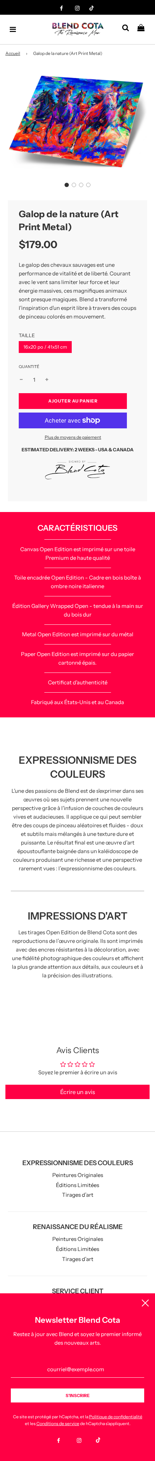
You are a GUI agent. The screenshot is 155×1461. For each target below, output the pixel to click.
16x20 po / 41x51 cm (45, 347)
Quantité (29, 366)
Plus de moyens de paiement (73, 437)
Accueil (12, 53)
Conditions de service (57, 1423)
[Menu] (13, 29)
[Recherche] (128, 29)
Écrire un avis (77, 1091)
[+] (46, 380)
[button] (67, 185)
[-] (21, 380)
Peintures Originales (77, 1175)
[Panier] (143, 29)
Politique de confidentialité (115, 1416)
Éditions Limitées (77, 1185)
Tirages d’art (77, 1194)
